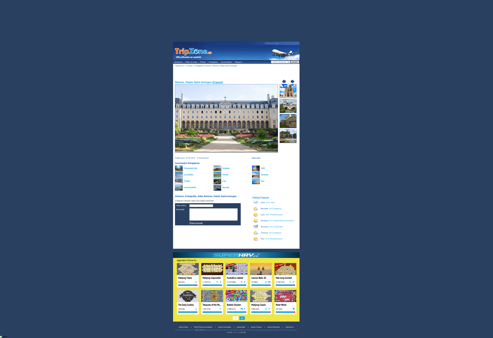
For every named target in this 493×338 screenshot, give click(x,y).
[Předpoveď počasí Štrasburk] (255, 229)
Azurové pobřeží (190, 187)
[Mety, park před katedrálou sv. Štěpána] (289, 142)
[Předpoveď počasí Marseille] (255, 211)
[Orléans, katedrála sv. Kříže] (289, 112)
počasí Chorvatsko (224, 327)
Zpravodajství (226, 62)
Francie (189, 66)
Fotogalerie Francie (203, 66)
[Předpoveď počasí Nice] (255, 241)
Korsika (225, 174)
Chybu (241, 332)
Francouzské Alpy (190, 168)
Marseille (225, 187)
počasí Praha (183, 327)
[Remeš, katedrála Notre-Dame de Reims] (289, 97)
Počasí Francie (261, 197)
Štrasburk (264, 174)
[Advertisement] (237, 21)
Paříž (263, 168)
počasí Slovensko (273, 327)
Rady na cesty (191, 62)
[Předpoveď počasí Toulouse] (255, 235)
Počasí (203, 62)
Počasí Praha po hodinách (203, 327)
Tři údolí (187, 181)
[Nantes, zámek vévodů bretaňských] (289, 127)
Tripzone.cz (179, 66)
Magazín (238, 62)
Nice (262, 181)
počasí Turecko (256, 327)
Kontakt (229, 332)
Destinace (178, 62)
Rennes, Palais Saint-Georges (225, 66)
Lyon (224, 181)
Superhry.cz (290, 327)
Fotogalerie (213, 62)
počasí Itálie (241, 327)
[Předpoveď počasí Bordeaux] (255, 223)
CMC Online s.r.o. (201, 330)
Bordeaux (226, 168)
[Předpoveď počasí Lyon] (255, 217)
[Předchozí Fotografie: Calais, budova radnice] (283, 83)
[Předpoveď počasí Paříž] (255, 205)
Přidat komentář (196, 223)
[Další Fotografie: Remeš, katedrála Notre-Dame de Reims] (291, 83)
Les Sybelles (188, 174)
